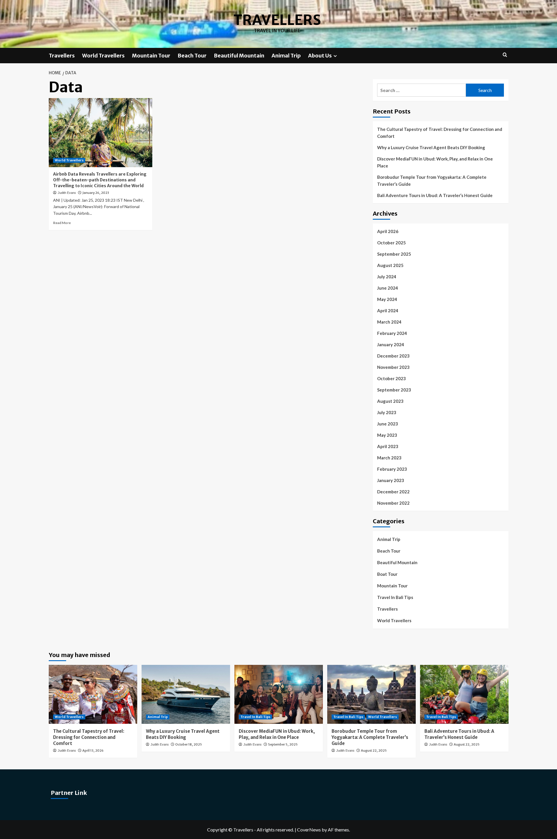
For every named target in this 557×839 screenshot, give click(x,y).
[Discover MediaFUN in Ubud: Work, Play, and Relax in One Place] (278, 694)
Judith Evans (67, 192)
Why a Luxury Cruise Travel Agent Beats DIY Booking (431, 147)
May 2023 (387, 435)
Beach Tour (192, 55)
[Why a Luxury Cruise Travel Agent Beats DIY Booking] (186, 694)
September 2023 (394, 389)
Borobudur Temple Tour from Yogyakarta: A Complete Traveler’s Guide (432, 180)
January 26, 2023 (95, 193)
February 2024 (392, 333)
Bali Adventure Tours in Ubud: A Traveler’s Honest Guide (435, 195)
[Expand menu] (335, 55)
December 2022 (393, 491)
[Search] (505, 55)
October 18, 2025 (188, 744)
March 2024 (389, 321)
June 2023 (387, 423)
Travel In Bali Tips (395, 597)
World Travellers (103, 55)
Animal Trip (286, 55)
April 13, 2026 (93, 750)
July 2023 (386, 412)
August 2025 (390, 265)
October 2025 (391, 242)
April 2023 (387, 446)
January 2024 (390, 344)
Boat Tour (387, 574)
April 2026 (387, 231)
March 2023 (389, 457)
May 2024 (387, 299)
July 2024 (386, 276)
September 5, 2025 (283, 744)
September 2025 (394, 254)
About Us (320, 55)
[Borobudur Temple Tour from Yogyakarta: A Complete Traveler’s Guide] (371, 694)
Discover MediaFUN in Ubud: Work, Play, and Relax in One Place (435, 162)
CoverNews (309, 829)
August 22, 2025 (374, 750)
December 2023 (393, 355)
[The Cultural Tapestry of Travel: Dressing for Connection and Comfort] (93, 694)
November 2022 (393, 503)
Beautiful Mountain (239, 55)
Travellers (277, 20)
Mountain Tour (151, 55)
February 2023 (392, 469)
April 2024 (387, 310)
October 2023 (391, 378)
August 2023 (390, 401)
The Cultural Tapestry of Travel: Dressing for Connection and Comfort (439, 133)
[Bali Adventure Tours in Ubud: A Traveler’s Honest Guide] (464, 694)
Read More (62, 223)
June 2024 (387, 288)
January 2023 (390, 480)
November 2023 (393, 367)
